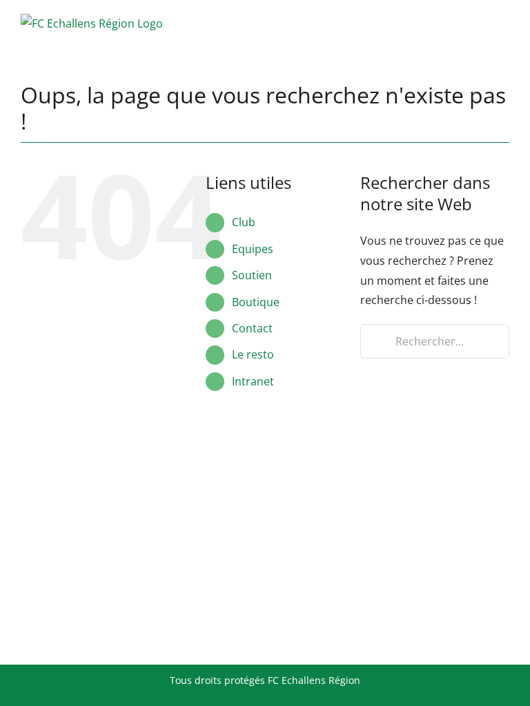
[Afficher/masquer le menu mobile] (503, 22)
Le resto (253, 354)
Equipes (252, 248)
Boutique (255, 302)
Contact (252, 328)
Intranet (253, 381)
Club (243, 222)
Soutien (252, 275)
